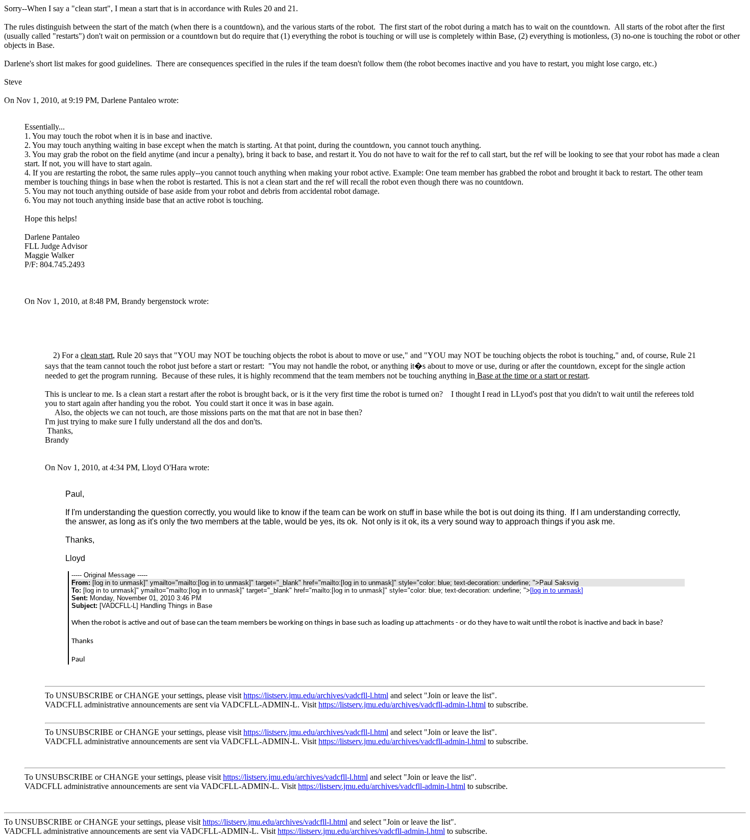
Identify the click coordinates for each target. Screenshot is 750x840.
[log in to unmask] (556, 590)
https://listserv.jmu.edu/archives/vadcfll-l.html (315, 695)
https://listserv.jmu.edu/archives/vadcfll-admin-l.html (402, 704)
